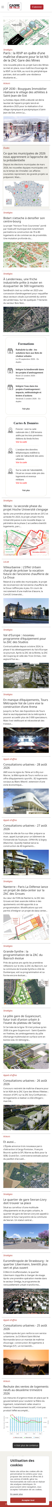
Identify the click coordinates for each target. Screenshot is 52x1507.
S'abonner (37, 7)
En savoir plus (16, 1494)
